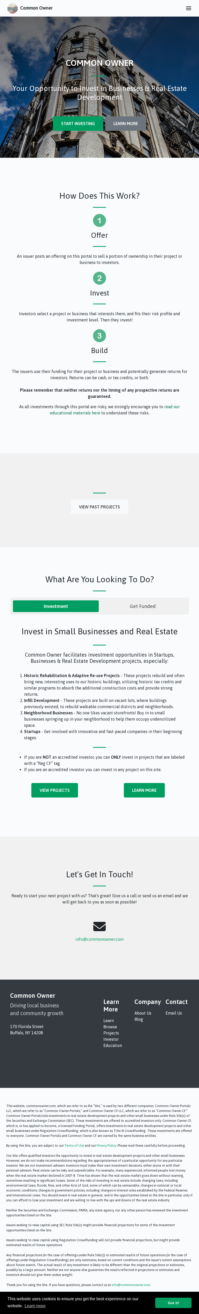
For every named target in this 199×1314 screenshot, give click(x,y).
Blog (138, 1019)
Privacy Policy (106, 1145)
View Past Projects (99, 507)
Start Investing (78, 123)
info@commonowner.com (99, 939)
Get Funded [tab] (143, 606)
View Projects (55, 790)
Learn (108, 1020)
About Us (142, 1013)
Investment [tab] (56, 606)
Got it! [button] (173, 1303)
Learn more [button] (35, 1306)
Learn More (125, 123)
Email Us (174, 1013)
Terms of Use (74, 1145)
